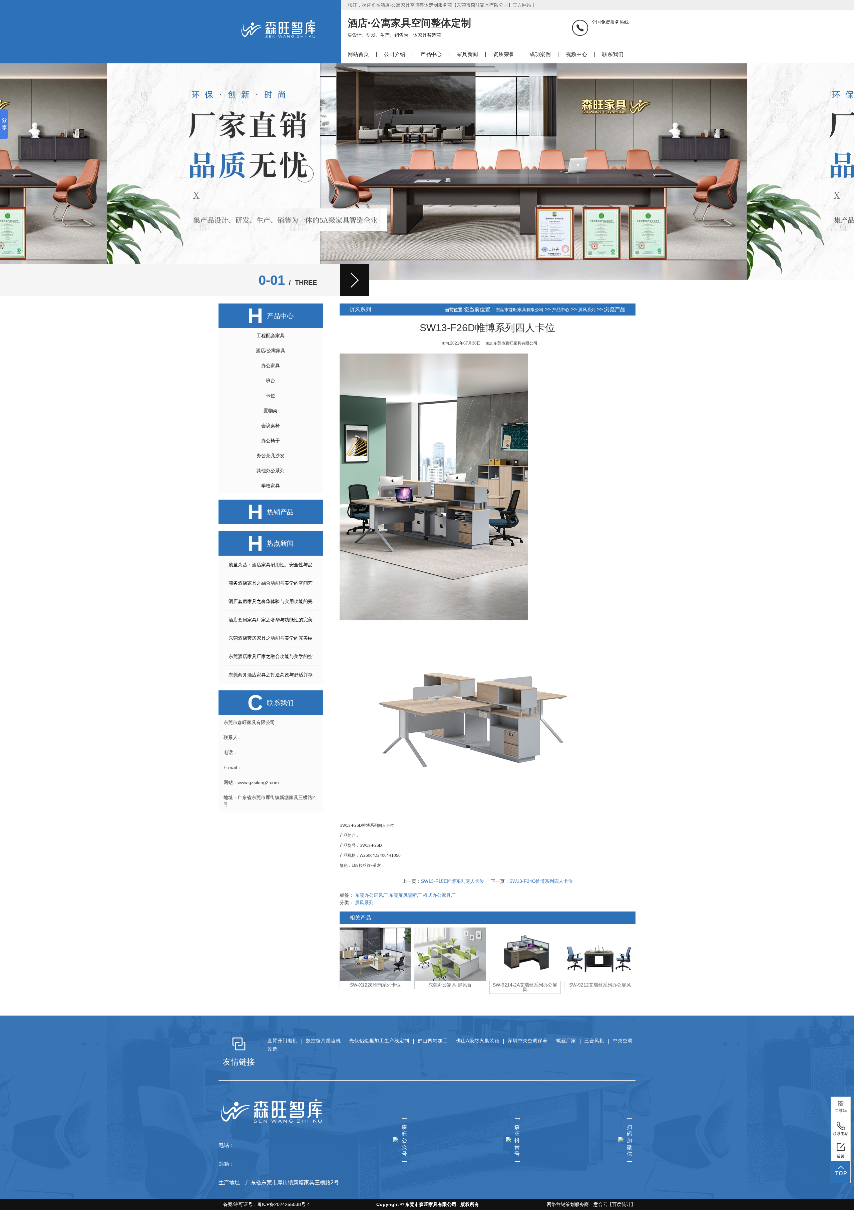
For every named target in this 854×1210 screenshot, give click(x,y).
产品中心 (431, 54)
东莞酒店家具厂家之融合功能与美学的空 (271, 656)
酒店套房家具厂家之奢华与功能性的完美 (271, 619)
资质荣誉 (503, 54)
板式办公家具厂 (439, 895)
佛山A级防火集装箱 (477, 1040)
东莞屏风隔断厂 (405, 895)
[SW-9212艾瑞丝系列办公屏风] (525, 954)
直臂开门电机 (283, 1040)
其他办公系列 (271, 470)
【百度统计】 (621, 1204)
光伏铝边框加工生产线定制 (379, 1040)
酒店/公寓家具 (270, 350)
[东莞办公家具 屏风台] (375, 954)
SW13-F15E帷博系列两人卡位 (452, 881)
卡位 (270, 395)
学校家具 (270, 485)
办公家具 (270, 365)
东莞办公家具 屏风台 (375, 985)
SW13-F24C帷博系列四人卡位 (541, 881)
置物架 (271, 410)
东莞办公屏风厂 (371, 895)
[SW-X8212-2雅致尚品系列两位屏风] (600, 954)
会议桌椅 (270, 425)
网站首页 (358, 54)
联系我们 (612, 54)
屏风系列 (586, 309)
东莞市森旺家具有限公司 (519, 309)
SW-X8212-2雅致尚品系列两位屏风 (600, 987)
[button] (354, 280)
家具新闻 (467, 54)
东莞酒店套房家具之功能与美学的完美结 (271, 638)
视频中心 (576, 54)
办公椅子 (270, 440)
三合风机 (594, 1040)
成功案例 (540, 54)
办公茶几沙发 (271, 455)
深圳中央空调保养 (528, 1040)
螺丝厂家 (566, 1040)
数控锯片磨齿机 (323, 1040)
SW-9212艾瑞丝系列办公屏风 (525, 985)
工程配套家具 (271, 335)
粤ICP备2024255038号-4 (283, 1204)
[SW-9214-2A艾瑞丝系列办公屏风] (450, 954)
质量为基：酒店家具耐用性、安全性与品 (271, 564)
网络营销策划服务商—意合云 (577, 1204)
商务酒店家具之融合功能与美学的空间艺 (271, 583)
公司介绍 (394, 54)
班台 (270, 380)
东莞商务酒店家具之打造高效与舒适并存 (271, 674)
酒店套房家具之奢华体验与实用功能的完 (271, 601)
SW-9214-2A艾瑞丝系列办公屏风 (450, 987)
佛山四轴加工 (433, 1040)
